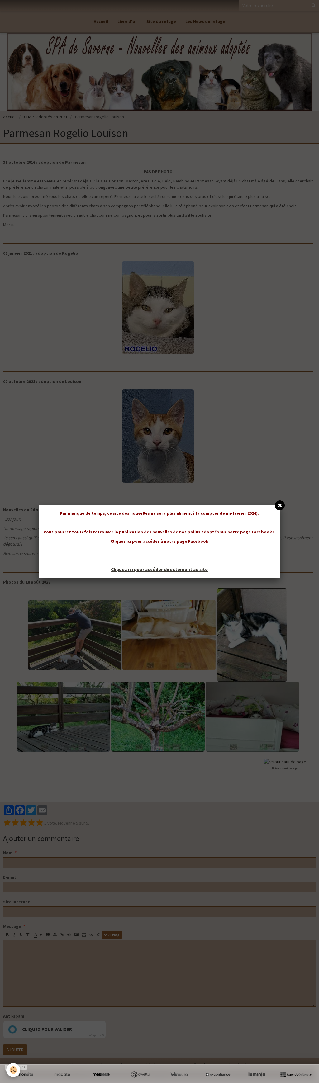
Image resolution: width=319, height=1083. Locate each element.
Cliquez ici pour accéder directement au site (159, 569)
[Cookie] (13, 1070)
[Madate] (62, 1074)
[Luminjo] (257, 1074)
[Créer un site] (23, 1074)
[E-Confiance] (218, 1074)
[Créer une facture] (179, 1074)
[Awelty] (140, 1074)
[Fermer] (280, 505)
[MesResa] (101, 1074)
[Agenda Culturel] (296, 1074)
